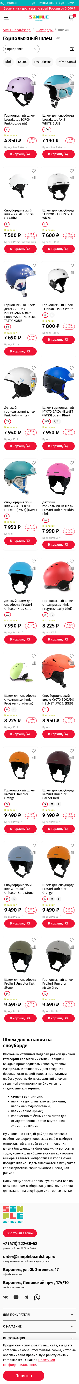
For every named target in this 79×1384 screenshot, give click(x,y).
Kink (8, 62)
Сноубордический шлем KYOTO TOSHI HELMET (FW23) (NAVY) (20, 506)
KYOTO (22, 62)
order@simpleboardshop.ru (29, 1256)
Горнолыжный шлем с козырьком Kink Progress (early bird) (57, 604)
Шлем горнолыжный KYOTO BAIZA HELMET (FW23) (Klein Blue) (58, 411)
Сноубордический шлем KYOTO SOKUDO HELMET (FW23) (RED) (58, 699)
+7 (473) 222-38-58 (20, 1243)
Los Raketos (42, 62)
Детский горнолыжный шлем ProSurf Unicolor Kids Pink (58, 508)
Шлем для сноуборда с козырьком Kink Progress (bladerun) (20, 699)
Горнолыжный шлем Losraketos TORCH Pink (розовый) (19, 119)
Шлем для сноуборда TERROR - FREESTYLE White (58, 214)
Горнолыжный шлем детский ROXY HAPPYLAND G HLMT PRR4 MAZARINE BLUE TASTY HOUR (20, 313)
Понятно (23, 1375)
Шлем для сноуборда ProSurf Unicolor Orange (58, 889)
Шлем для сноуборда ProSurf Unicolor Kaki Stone (20, 983)
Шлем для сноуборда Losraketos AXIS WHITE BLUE (58, 119)
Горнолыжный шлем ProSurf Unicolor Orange (19, 794)
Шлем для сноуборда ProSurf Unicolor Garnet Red (58, 794)
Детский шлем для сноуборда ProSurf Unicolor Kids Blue (18, 604)
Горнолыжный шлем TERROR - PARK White (58, 307)
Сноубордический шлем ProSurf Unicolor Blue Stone (19, 889)
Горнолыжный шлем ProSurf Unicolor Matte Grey (57, 983)
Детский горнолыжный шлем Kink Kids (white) (19, 411)
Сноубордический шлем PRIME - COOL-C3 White (19, 214)
